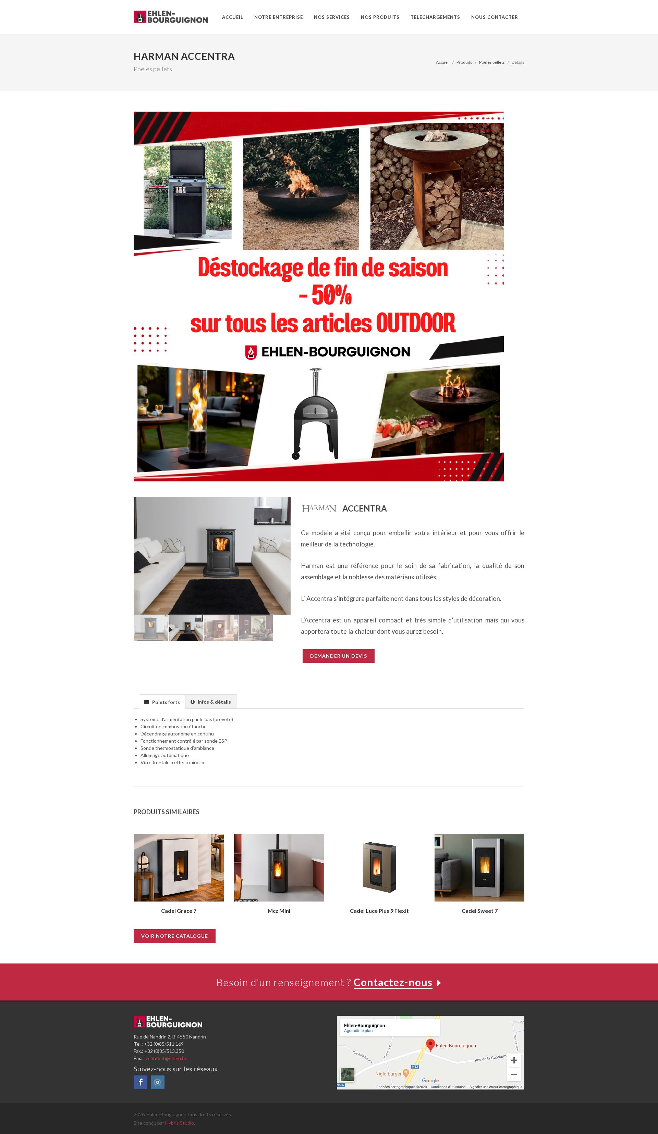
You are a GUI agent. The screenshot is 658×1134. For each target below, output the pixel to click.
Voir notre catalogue (174, 936)
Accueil (443, 62)
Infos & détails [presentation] (213, 702)
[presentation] (127, 878)
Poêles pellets (492, 62)
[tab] (162, 701)
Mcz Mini (279, 910)
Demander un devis (338, 656)
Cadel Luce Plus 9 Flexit (379, 910)
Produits (464, 62)
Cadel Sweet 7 (480, 910)
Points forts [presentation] (165, 702)
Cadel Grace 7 (178, 910)
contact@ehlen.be (167, 1058)
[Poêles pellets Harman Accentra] (212, 556)
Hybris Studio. (180, 1123)
